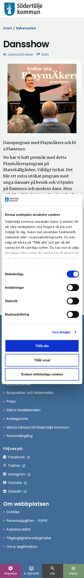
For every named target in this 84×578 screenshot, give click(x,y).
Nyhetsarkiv (26, 28)
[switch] (73, 287)
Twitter (14, 465)
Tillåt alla (42, 346)
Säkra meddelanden (23, 410)
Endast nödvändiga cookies (42, 374)
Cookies (13, 511)
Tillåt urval (42, 360)
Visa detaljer (61, 332)
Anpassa (10, 571)
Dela (45, 54)
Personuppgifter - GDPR (26, 520)
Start (7, 28)
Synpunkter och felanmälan (29, 392)
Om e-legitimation (21, 546)
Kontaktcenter (18, 384)
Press (11, 401)
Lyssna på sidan (20, 54)
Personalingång (19, 435)
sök (52, 571)
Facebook (16, 457)
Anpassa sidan (18, 529)
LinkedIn (15, 491)
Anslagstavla (17, 418)
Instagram (17, 474)
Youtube (15, 482)
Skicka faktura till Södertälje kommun (37, 427)
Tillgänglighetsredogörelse (28, 537)
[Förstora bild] (42, 98)
